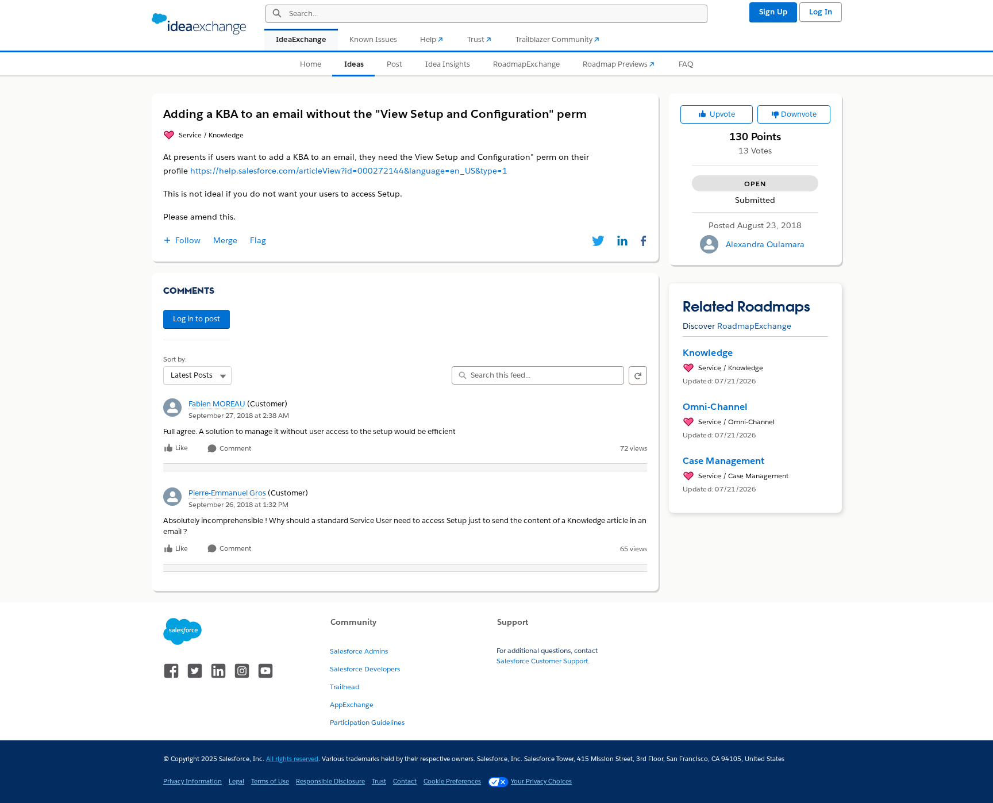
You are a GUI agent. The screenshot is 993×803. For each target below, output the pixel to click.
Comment (234, 448)
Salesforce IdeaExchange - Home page (199, 24)
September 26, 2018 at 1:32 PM (238, 504)
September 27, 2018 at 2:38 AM (238, 415)
